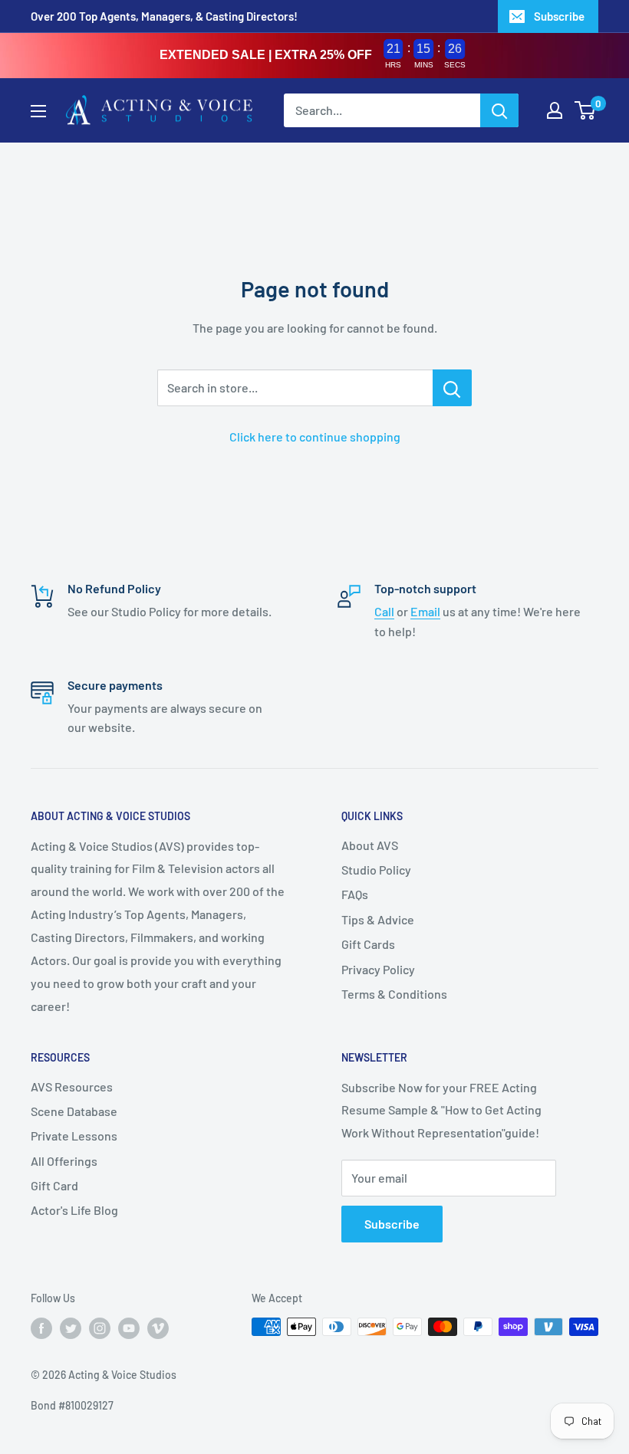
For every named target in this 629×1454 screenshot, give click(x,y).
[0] (585, 110)
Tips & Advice (377, 919)
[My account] (554, 110)
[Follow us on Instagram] (99, 1328)
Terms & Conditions (394, 993)
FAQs (354, 894)
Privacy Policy (378, 969)
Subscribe (559, 16)
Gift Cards (368, 944)
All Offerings (64, 1161)
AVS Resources (72, 1086)
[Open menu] (38, 111)
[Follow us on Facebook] (41, 1328)
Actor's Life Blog (74, 1210)
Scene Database (74, 1111)
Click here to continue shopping (314, 436)
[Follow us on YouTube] (129, 1328)
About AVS (369, 845)
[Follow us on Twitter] (70, 1328)
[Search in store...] (452, 387)
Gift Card (54, 1185)
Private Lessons (74, 1135)
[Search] (499, 110)
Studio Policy (376, 869)
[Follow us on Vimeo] (158, 1328)
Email (425, 611)
